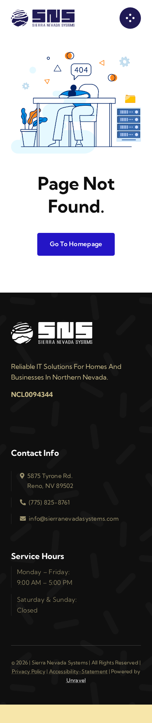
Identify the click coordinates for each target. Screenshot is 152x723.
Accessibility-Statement (78, 671)
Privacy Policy (28, 671)
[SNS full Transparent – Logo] (43, 12)
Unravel (76, 680)
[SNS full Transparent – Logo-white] (51, 324)
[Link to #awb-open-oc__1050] (130, 18)
